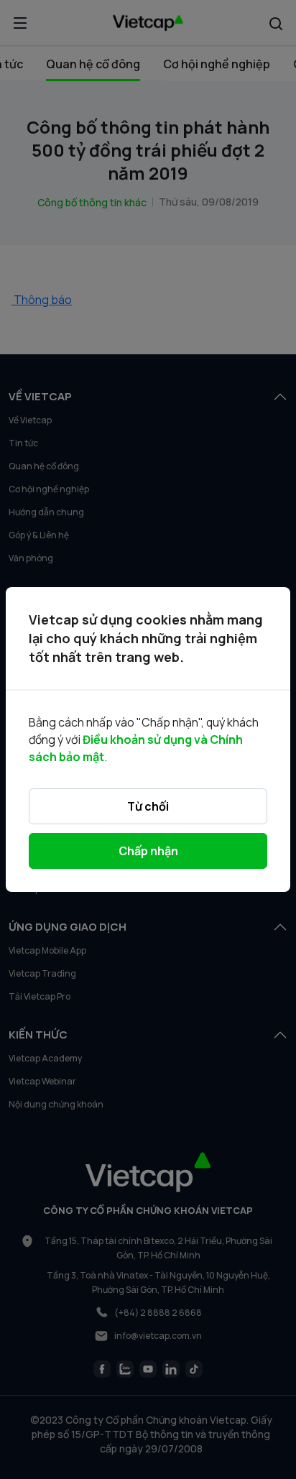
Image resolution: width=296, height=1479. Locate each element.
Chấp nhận (148, 851)
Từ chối (148, 806)
